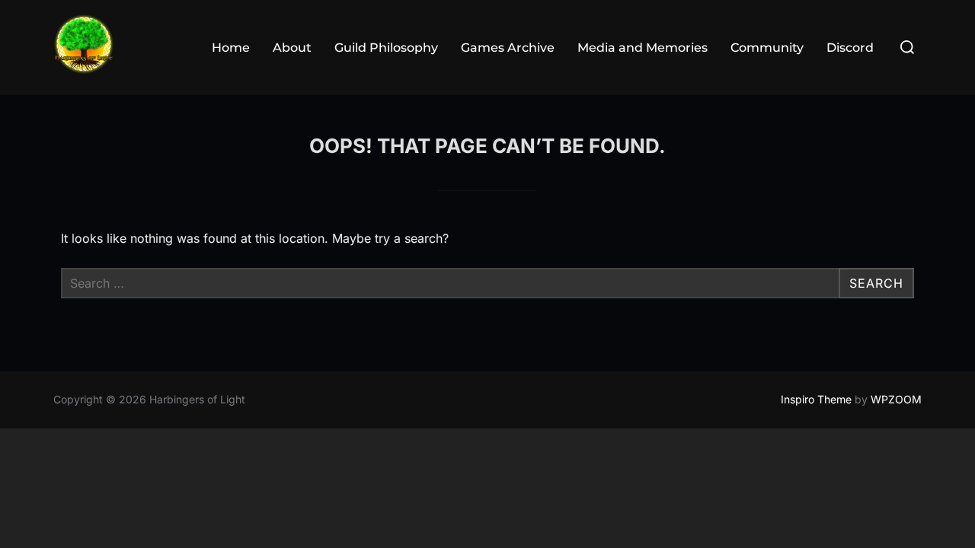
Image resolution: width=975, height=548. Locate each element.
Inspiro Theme (816, 399)
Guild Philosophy (386, 47)
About (292, 47)
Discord (850, 47)
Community (767, 47)
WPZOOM (896, 399)
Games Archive (508, 47)
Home (231, 47)
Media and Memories (642, 47)
